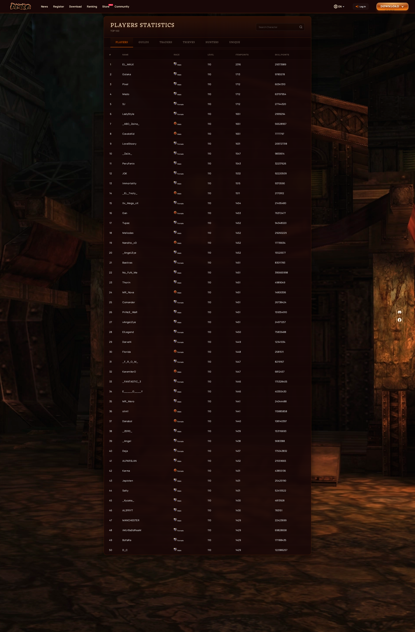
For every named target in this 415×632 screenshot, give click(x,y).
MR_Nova (128, 292)
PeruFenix (128, 163)
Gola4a (126, 74)
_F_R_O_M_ (130, 361)
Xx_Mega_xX (130, 203)
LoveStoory (129, 143)
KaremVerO (129, 371)
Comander (128, 302)
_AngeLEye (129, 252)
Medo (125, 94)
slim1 (125, 411)
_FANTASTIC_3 (131, 381)
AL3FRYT (127, 510)
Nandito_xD (129, 243)
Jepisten (127, 480)
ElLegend (128, 332)
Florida (126, 352)
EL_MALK (128, 64)
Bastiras (127, 262)
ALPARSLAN (129, 461)
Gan (124, 213)
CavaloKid (128, 133)
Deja (125, 451)
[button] (392, 6)
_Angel (126, 441)
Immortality (129, 183)
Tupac (126, 223)
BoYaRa (126, 540)
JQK (124, 173)
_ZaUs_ (127, 153)
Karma (126, 470)
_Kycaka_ (128, 500)
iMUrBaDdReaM (131, 530)
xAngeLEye (129, 322)
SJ (123, 104)
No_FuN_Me (129, 272)
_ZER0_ (127, 431)
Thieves (189, 42)
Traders (166, 42)
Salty (125, 490)
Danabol (127, 421)
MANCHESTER (130, 520)
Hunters (212, 42)
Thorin (126, 282)
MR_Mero (128, 401)
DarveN (126, 342)
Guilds (144, 42)
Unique (234, 42)
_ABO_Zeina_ (130, 124)
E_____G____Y (132, 391)
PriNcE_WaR (129, 312)
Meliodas (127, 233)
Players (122, 42)
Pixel (125, 84)
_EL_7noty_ (129, 193)
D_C (125, 550)
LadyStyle (128, 114)
